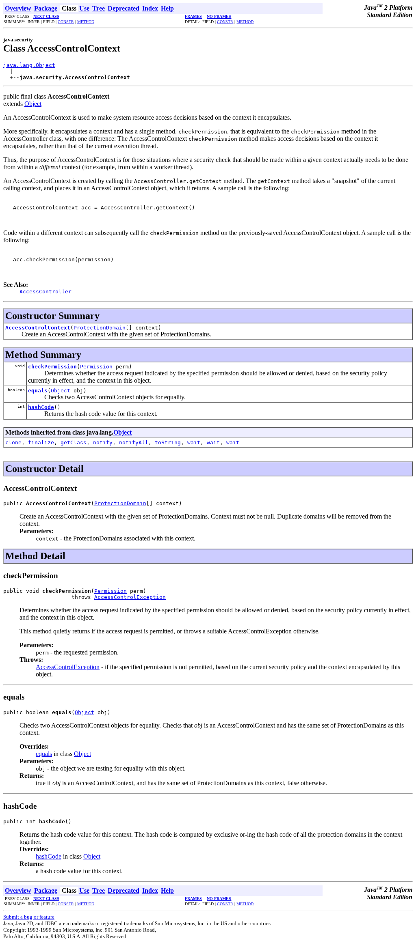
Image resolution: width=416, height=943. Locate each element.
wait (193, 442)
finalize (41, 442)
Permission (96, 367)
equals (38, 391)
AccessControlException (130, 597)
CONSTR (66, 21)
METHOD (85, 21)
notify (103, 442)
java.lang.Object (29, 65)
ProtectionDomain (100, 328)
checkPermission (52, 367)
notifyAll (133, 442)
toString (168, 442)
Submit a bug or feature (28, 917)
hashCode (41, 407)
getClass (74, 442)
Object (32, 103)
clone (13, 442)
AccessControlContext (37, 328)
